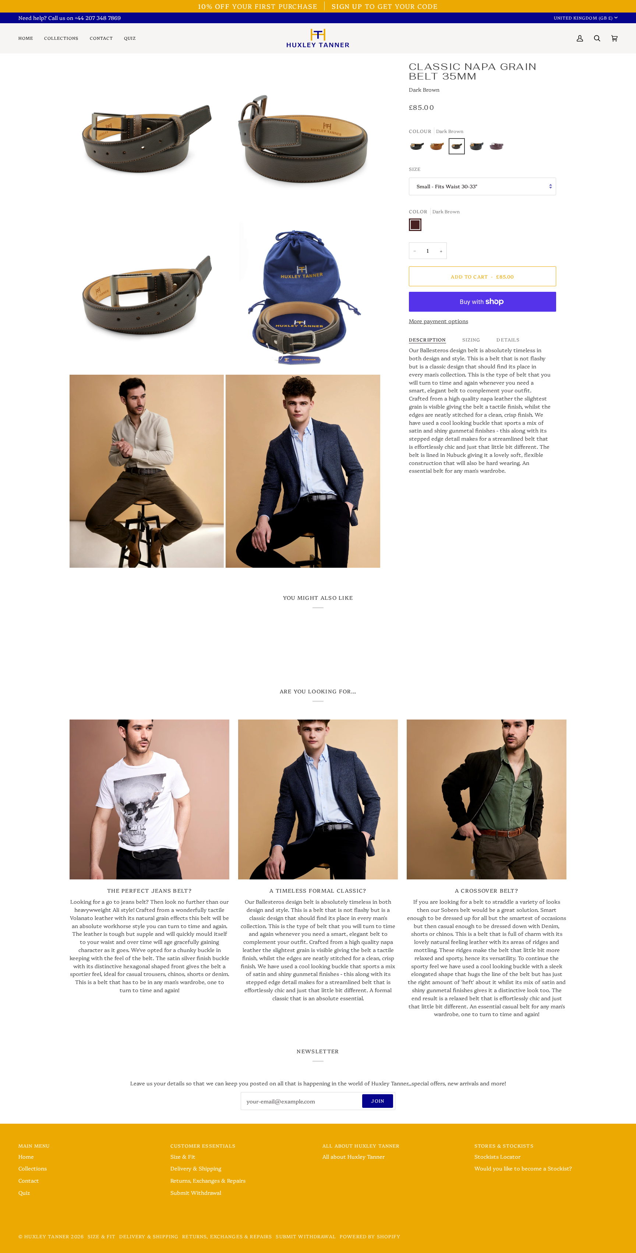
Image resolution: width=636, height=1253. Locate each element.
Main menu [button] (34, 1145)
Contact (28, 1180)
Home (26, 1156)
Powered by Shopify (370, 1236)
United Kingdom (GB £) (583, 18)
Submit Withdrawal (195, 1192)
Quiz (24, 1192)
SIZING (471, 339)
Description (427, 339)
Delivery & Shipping (195, 1168)
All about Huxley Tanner (353, 1156)
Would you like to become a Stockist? (523, 1168)
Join (377, 1101)
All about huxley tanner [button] (361, 1145)
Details (508, 339)
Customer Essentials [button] (203, 1145)
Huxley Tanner (46, 1236)
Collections (32, 1168)
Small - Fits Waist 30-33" (447, 186)
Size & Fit (182, 1156)
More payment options (438, 321)
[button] (61, 38)
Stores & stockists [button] (504, 1145)
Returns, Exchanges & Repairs (207, 1180)
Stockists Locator (497, 1156)
